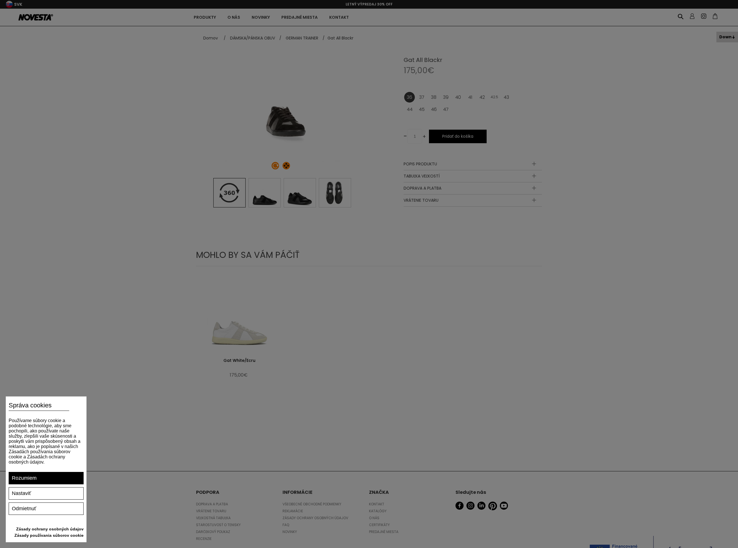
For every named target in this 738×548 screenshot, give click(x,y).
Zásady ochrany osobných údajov (50, 529)
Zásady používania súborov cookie (49, 535)
